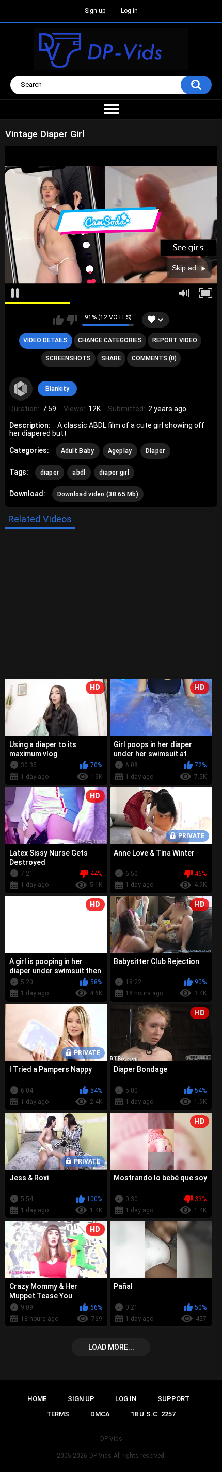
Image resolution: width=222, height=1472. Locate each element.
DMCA (100, 1414)
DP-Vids (100, 1455)
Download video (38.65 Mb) (98, 494)
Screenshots (68, 358)
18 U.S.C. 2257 (153, 1414)
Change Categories (110, 340)
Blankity (57, 388)
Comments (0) (154, 358)
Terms (57, 1414)
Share (111, 358)
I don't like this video (71, 320)
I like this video (58, 320)
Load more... (111, 1347)
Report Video (174, 340)
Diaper (155, 451)
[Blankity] (21, 389)
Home (36, 1399)
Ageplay (120, 451)
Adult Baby (77, 451)
